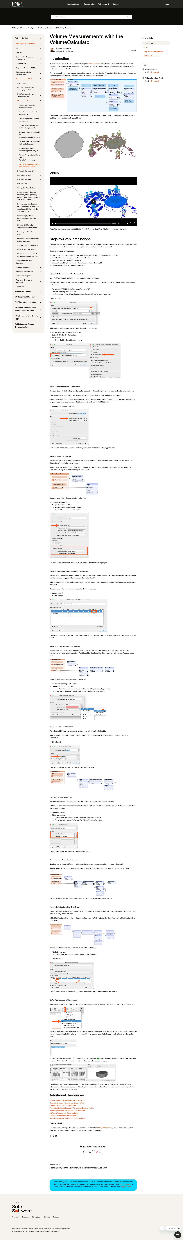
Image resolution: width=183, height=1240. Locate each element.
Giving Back (36, 1217)
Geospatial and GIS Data (55, 28)
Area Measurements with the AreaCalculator (29, 113)
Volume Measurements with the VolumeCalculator (29, 165)
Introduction (148, 43)
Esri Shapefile (22, 184)
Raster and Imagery (23, 276)
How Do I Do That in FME (26, 249)
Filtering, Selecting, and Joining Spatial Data (26, 89)
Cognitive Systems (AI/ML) (26, 68)
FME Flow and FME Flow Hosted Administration (25, 309)
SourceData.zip (151, 69)
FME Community (104, 4)
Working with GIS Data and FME (27, 233)
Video (146, 47)
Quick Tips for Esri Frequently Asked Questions (28, 240)
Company (15, 1217)
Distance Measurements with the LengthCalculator (29, 143)
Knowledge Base (73, 4)
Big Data (19, 53)
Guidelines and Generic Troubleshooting (24, 325)
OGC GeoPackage (24, 175)
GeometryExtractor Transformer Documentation (67, 1103)
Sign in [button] (166, 4)
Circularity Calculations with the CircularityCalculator (29, 127)
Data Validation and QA (25, 171)
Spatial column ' (28, 196)
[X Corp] (53, 1136)
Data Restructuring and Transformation (26, 95)
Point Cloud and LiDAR (24, 271)
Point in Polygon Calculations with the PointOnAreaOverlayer (78, 1168)
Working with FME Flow (25, 297)
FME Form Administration (25, 302)
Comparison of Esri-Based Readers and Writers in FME (27, 255)
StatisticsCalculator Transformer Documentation (67, 1118)
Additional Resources (151, 56)
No (99, 1152)
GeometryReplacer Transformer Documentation (67, 1110)
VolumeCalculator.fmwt (154, 78)
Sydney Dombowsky (63, 48)
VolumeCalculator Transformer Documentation (67, 1100)
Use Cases (20, 287)
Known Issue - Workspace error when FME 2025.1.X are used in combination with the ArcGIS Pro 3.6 (28, 207)
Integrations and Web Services (24, 262)
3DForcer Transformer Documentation (64, 1113)
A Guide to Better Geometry (27, 245)
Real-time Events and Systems (24, 281)
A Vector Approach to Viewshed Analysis (27, 106)
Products (25, 1217)
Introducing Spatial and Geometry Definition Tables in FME (28, 218)
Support (116, 4)
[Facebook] (50, 1136)
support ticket (125, 1187)
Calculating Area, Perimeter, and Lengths (29, 120)
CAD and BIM (21, 64)
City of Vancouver (105, 1128)
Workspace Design (23, 292)
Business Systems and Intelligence (24, 58)
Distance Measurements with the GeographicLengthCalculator (29, 134)
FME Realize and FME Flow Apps (26, 317)
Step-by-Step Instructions (153, 52)
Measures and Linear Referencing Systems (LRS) (29, 149)
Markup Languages (23, 267)
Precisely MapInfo (24, 179)
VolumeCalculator (94, 64)
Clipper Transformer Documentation (63, 1105)
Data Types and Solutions (36, 28)
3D (17, 48)
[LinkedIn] (56, 1136)
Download (155, 72)
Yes (89, 1152)
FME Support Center (18, 28)
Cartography (22, 83)
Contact (56, 1217)
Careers (47, 1217)
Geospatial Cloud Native (26, 188)
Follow (133, 50)
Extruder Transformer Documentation (64, 1116)
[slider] (83, 223)
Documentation (89, 4)
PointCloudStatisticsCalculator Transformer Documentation (72, 1108)
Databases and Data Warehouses (23, 73)
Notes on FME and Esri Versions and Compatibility (27, 226)
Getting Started (21, 38)
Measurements (70, 28)
